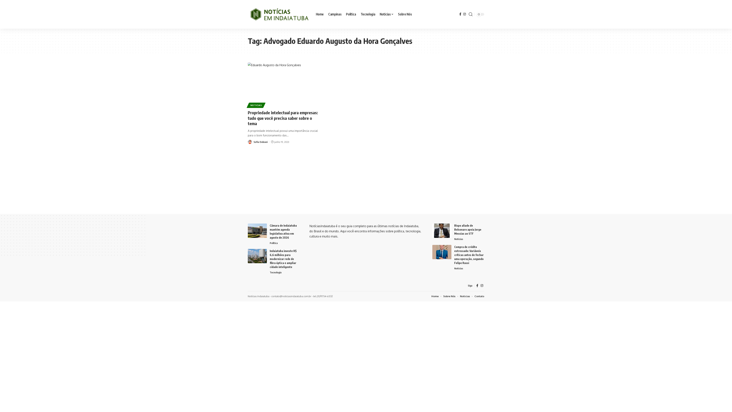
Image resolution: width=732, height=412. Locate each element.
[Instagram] (464, 14)
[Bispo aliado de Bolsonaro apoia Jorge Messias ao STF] (441, 231)
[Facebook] (460, 14)
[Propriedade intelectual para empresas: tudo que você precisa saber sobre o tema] (285, 85)
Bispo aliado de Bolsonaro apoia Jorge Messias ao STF (467, 229)
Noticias (256, 105)
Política (274, 243)
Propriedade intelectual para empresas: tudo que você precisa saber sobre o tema (283, 118)
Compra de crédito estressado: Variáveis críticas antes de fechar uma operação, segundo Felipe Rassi (469, 255)
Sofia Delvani (261, 141)
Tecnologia (276, 272)
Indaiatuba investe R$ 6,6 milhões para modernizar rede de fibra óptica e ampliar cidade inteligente (283, 259)
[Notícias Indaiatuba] (279, 14)
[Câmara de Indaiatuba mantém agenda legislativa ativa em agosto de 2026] (257, 231)
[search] (471, 14)
